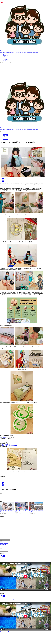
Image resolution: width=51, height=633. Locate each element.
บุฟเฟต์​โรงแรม (5, 60)
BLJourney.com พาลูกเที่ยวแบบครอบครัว (7, 599)
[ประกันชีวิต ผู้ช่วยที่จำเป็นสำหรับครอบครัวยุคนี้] (7, 506)
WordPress (8, 591)
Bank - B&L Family (6, 144)
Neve (1, 591)
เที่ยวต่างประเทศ (5, 55)
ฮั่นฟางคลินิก (4, 437)
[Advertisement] (25, 71)
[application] (25, 576)
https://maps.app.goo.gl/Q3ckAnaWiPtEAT (9, 445)
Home (4, 54)
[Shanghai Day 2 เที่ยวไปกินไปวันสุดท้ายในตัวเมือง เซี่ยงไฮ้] (36, 506)
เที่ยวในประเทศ (5, 56)
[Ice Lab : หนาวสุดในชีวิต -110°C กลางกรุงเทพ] (21, 506)
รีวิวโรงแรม (5, 136)
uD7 (16, 445)
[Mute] (47, 589)
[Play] (1, 589)
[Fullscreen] (49, 589)
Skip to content (2, 0)
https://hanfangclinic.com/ (6, 444)
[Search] (10, 62)
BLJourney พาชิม (5, 59)
